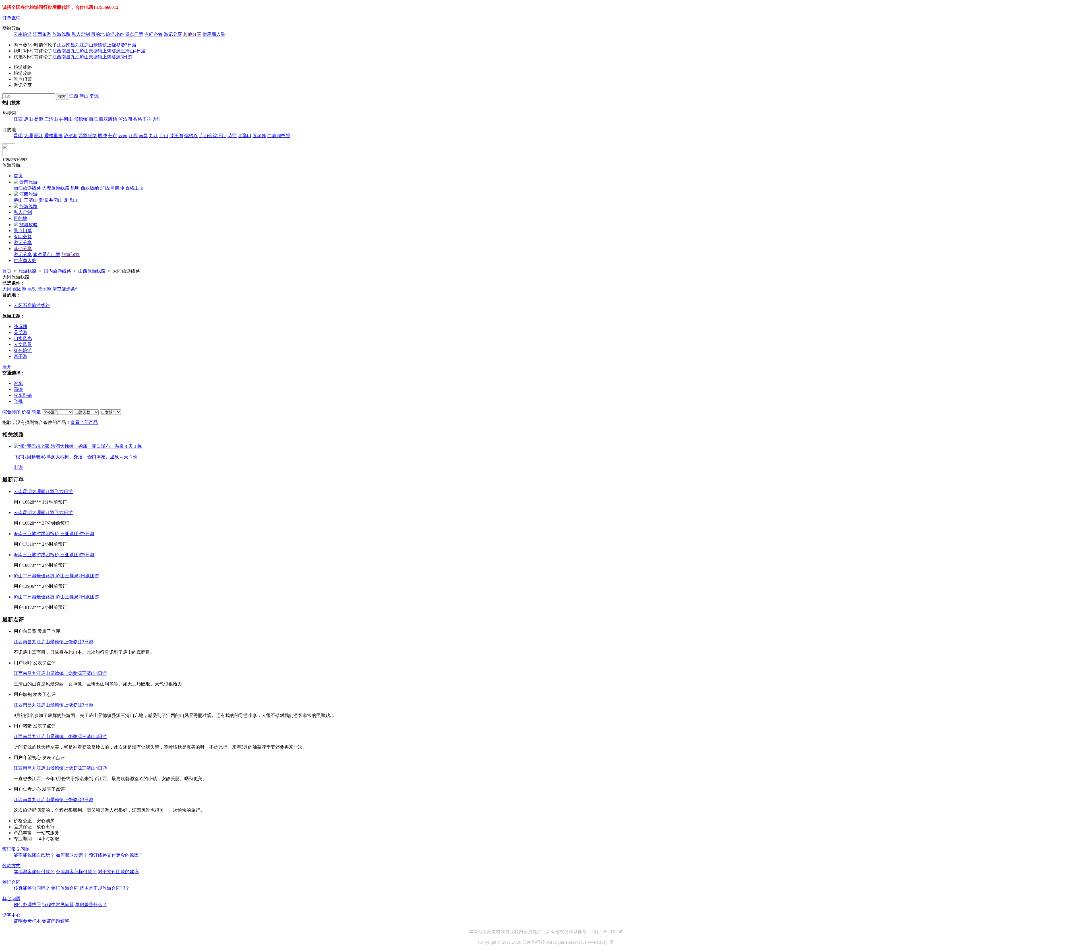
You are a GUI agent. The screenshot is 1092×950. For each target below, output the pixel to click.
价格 (27, 411)
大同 (6, 289)
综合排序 (11, 411)
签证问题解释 (55, 921)
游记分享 (173, 34)
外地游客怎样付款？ (76, 871)
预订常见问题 (16, 849)
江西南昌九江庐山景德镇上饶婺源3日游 (96, 44)
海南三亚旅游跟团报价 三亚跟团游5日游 (54, 533)
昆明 (18, 135)
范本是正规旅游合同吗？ (105, 888)
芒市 (112, 135)
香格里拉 (142, 119)
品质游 (20, 332)
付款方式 (11, 865)
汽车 (18, 383)
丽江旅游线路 (27, 188)
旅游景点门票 (46, 254)
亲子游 (44, 289)
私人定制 (81, 34)
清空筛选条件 (66, 289)
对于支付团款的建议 (118, 871)
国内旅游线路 (57, 271)
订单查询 (11, 17)
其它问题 (11, 898)
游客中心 (11, 915)
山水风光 (23, 338)
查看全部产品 (84, 422)
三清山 (51, 119)
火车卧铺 (23, 395)
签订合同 (11, 882)
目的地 (98, 34)
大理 (157, 119)
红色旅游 (23, 350)
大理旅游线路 (55, 188)
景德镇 (81, 119)
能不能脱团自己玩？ (34, 855)
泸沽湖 (125, 119)
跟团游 (19, 289)
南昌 (143, 135)
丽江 (93, 119)
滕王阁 (176, 135)
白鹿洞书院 (278, 135)
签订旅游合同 (64, 888)
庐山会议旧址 (212, 135)
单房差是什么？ (91, 904)
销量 (37, 411)
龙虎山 (70, 200)
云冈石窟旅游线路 (32, 305)
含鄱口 (244, 135)
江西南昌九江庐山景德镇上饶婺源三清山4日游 (99, 50)
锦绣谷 (191, 135)
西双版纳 (108, 119)
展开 (6, 366)
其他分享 (192, 34)
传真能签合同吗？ (32, 888)
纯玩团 (20, 326)
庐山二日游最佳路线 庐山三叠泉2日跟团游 (56, 575)
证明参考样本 (27, 921)
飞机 (18, 401)
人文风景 (23, 344)
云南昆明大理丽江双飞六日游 (43, 491)
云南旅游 (23, 34)
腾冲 (102, 135)
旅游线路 (61, 34)
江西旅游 (42, 34)
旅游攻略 (115, 34)
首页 (18, 175)
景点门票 (134, 34)
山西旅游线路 (92, 271)
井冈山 (66, 119)
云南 (122, 135)
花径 (232, 135)
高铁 (31, 289)
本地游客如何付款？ (34, 871)
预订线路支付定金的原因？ (116, 855)
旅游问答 (70, 254)
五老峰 (259, 135)
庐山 (83, 96)
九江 (153, 135)
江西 (73, 96)
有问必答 (153, 34)
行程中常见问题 (58, 904)
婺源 (94, 96)
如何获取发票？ (72, 855)
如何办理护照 (27, 904)
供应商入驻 (213, 34)
